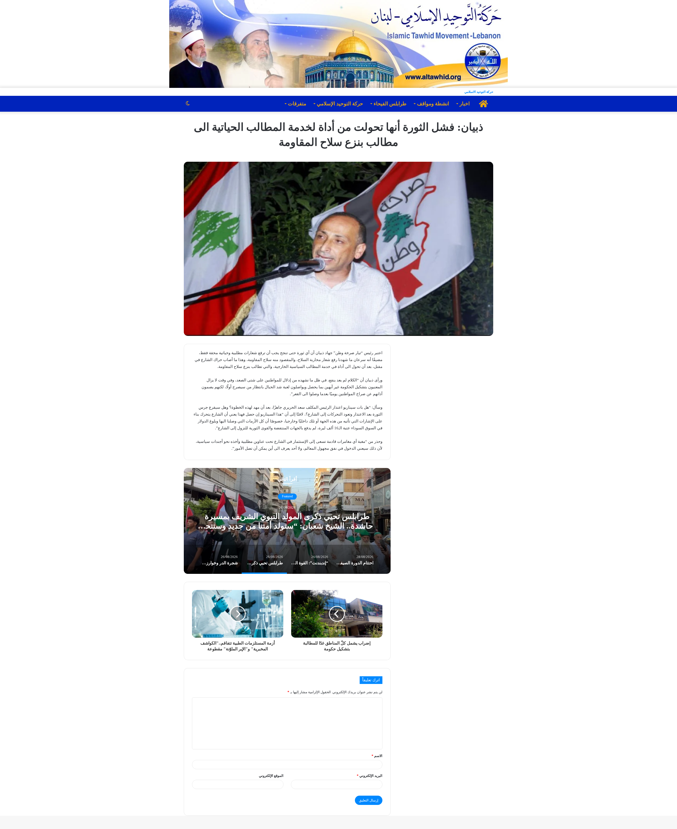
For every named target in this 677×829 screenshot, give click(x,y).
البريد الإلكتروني (369, 776)
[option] (287, 521)
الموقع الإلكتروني (271, 776)
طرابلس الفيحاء (390, 103)
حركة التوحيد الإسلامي (340, 103)
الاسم (377, 756)
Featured (287, 496)
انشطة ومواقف (433, 103)
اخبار (465, 103)
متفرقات (297, 103)
